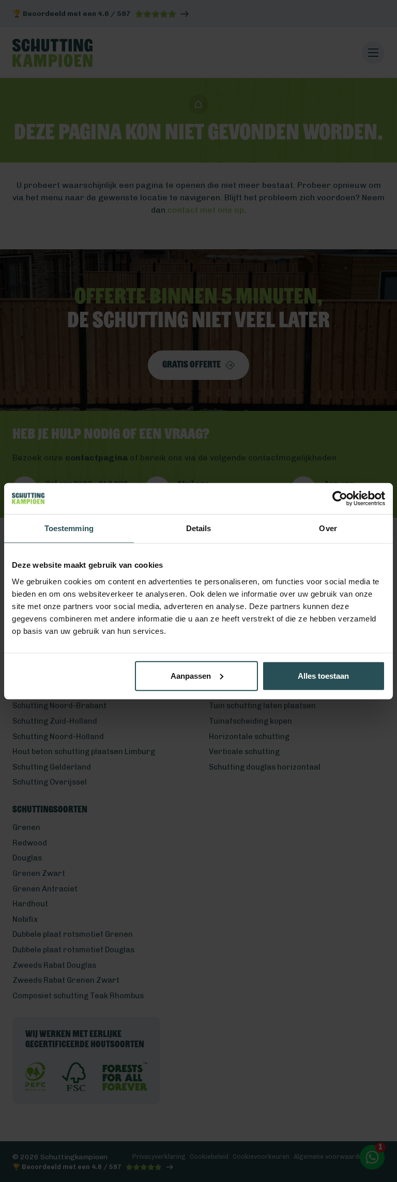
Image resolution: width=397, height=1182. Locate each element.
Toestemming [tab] (69, 528)
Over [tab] (328, 528)
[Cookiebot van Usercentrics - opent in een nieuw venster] (340, 498)
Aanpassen (191, 675)
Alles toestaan (323, 675)
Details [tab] (198, 528)
